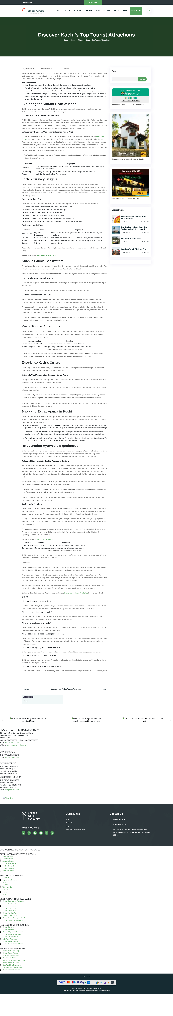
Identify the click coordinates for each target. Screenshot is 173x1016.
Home (59, 10)
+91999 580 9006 (119, 819)
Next (104, 689)
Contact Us (136, 10)
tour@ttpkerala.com (12, 742)
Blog (125, 10)
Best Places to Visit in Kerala (131, 238)
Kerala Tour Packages (83, 10)
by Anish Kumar (28, 68)
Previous (26, 689)
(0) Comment (65, 68)
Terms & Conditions (69, 990)
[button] (2, 720)
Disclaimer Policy (91, 990)
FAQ (67, 826)
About (67, 10)
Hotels (116, 10)
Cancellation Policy (104, 990)
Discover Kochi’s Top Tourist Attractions (66, 689)
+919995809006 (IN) (29, 2)
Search (115, 71)
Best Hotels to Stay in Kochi (47, 255)
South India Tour (103, 10)
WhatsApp (93, 2)
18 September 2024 (47, 68)
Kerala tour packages (71, 593)
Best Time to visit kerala (45, 539)
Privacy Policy (80, 990)
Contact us (84, 593)
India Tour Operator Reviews (75, 829)
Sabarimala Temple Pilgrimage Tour (133, 249)
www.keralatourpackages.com (17, 745)
